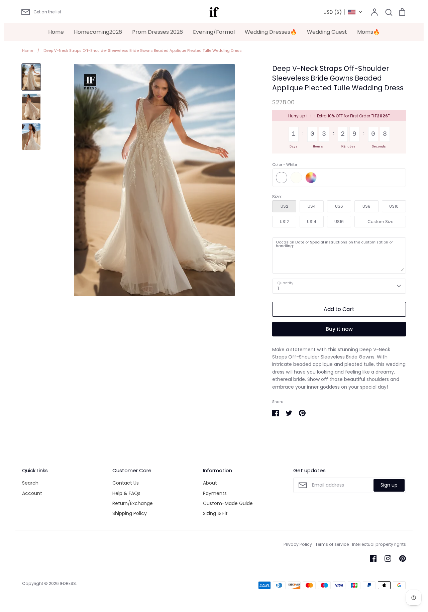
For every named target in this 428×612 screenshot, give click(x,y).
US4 (312, 206)
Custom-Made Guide (228, 503)
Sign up (389, 485)
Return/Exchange (132, 503)
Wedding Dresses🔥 (271, 32)
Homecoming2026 (98, 32)
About (210, 483)
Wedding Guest (327, 32)
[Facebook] (373, 558)
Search (30, 483)
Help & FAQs (126, 493)
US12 (284, 221)
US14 (311, 221)
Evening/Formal (214, 32)
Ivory (296, 177)
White (281, 177)
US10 (394, 206)
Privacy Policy (298, 544)
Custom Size (380, 221)
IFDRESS (68, 583)
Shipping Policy (129, 513)
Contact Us (125, 483)
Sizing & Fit (215, 513)
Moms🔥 (368, 32)
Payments (215, 493)
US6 (339, 206)
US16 (339, 221)
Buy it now (339, 329)
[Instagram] (388, 558)
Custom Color (311, 177)
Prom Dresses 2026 (157, 32)
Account (32, 493)
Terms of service (332, 544)
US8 (366, 206)
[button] (343, 12)
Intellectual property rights (379, 544)
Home (56, 32)
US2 (284, 206)
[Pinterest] (402, 558)
